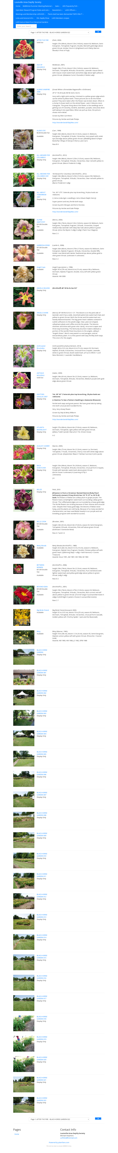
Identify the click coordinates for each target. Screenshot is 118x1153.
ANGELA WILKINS (43, 288)
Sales (57, 6)
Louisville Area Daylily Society (28, 2)
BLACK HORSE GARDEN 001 (42, 671)
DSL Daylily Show (43, 18)
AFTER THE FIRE (43, 40)
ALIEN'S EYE (41, 130)
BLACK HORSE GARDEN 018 (42, 1018)
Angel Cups (41, 267)
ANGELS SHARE (42, 313)
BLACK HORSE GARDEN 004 (42, 732)
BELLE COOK (41, 521)
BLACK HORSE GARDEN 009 (42, 834)
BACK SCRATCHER (41, 466)
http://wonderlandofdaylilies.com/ (65, 122)
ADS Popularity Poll (70, 6)
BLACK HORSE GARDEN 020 (42, 1058)
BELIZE (39, 489)
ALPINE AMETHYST (41, 221)
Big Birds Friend (43, 610)
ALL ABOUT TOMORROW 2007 (41, 194)
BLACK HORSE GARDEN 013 (42, 916)
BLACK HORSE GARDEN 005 (42, 753)
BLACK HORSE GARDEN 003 (42, 712)
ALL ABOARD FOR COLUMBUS (43, 156)
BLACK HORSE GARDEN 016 (42, 977)
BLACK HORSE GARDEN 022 (42, 1099)
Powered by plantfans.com (59, 1142)
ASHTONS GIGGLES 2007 (42, 395)
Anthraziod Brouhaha (41, 347)
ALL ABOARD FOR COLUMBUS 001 (43, 175)
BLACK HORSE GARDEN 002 (42, 692)
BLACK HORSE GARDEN (42, 651)
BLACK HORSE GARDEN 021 (42, 1079)
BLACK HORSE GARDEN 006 (42, 773)
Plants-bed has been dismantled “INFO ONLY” (65, 14)
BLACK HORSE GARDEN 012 (42, 895)
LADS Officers (70, 10)
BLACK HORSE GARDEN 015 (42, 956)
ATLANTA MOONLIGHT (42, 428)
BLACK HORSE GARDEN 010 (42, 855)
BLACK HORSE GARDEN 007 (42, 793)
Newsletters (57, 10)
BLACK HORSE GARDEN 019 (42, 1038)
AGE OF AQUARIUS (41, 66)
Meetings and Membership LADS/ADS (30, 14)
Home (18, 6)
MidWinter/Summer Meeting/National (37, 6)
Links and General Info (24, 18)
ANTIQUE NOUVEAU (40, 374)
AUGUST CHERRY (43, 446)
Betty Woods (41, 545)
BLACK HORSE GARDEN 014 (42, 936)
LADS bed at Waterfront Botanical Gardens (32, 22)
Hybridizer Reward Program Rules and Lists (32, 10)
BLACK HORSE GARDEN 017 (42, 997)
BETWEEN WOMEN (40, 566)
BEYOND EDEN (42, 587)
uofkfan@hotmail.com (68, 1138)
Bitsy (38, 631)
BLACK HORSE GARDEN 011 (42, 875)
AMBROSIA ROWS (43, 245)
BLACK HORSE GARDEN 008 (42, 814)
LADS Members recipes (60, 18)
